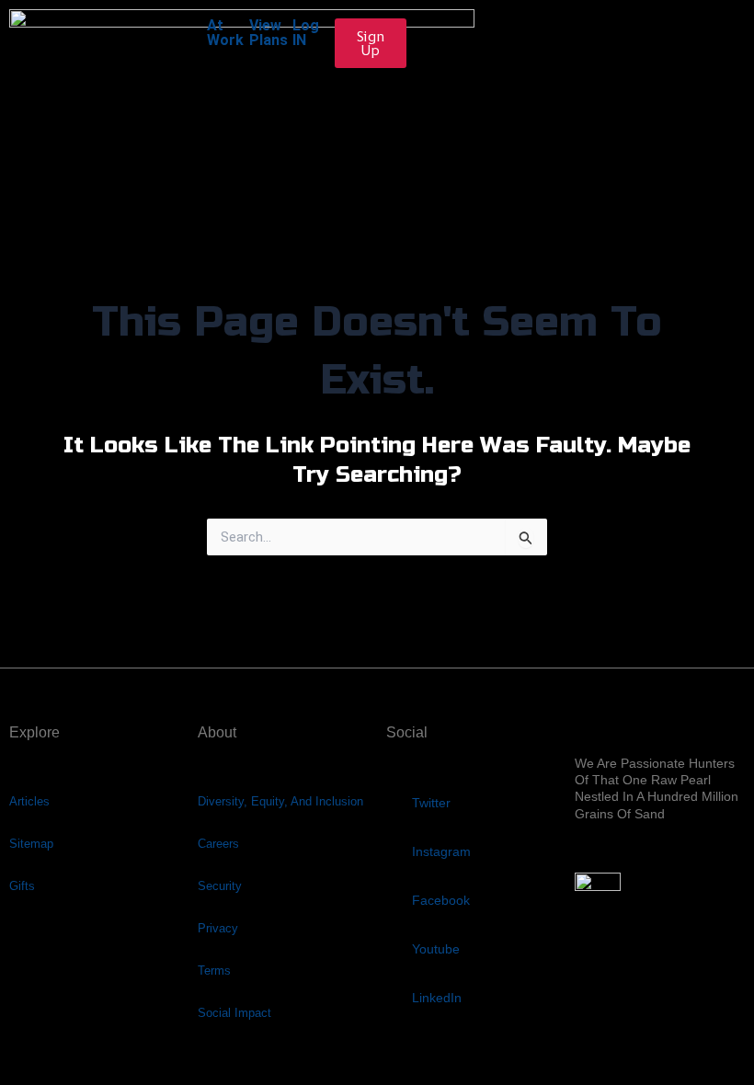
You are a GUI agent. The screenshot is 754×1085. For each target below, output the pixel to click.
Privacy (218, 928)
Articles (29, 801)
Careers (218, 844)
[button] (377, 152)
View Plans (268, 33)
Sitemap (31, 844)
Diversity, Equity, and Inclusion (280, 801)
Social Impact (234, 1013)
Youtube (436, 949)
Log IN (305, 33)
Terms (214, 970)
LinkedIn (437, 997)
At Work (225, 33)
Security (220, 886)
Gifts (22, 886)
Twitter (431, 802)
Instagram (441, 851)
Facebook (441, 900)
